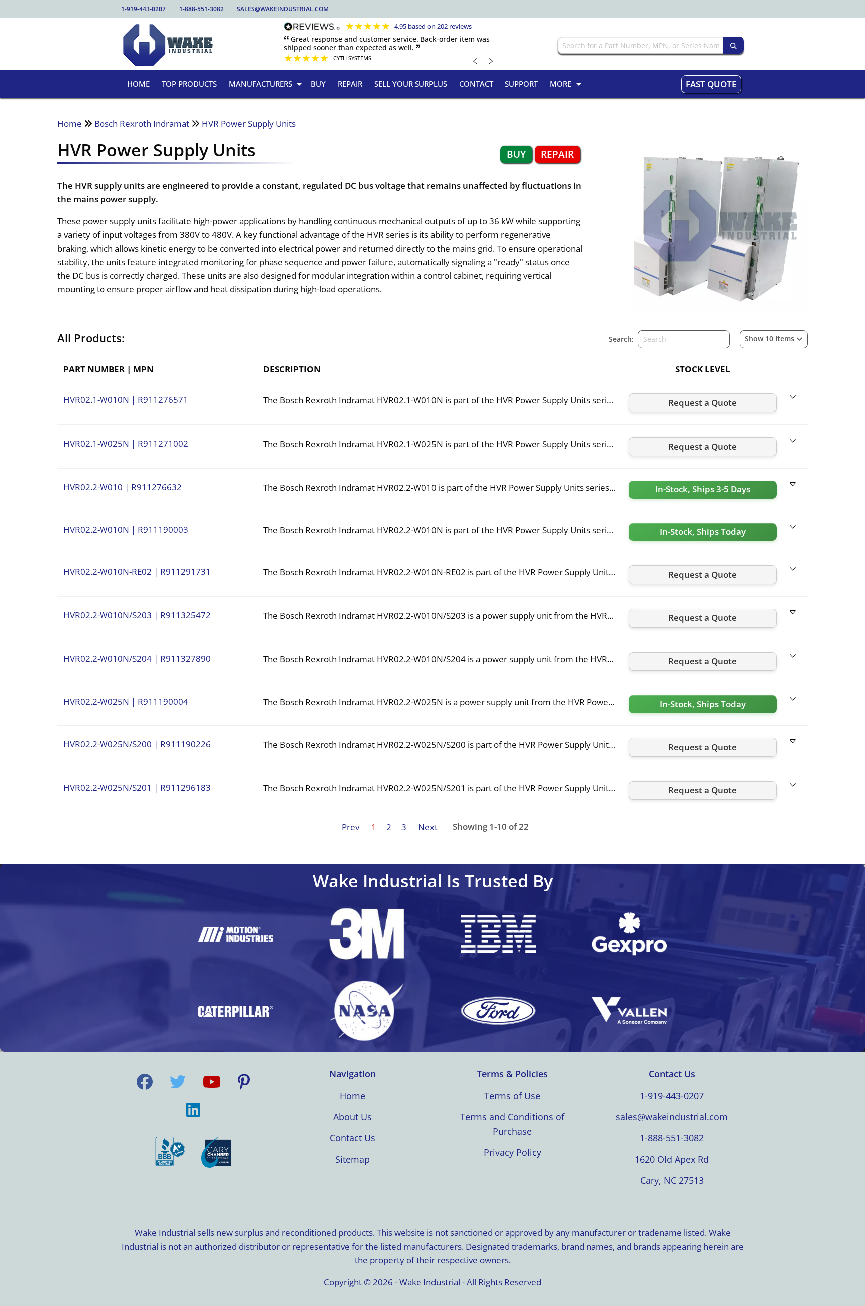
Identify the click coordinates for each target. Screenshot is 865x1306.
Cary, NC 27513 (672, 1180)
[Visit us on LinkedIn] (193, 1110)
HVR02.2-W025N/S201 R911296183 (137, 787)
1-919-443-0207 (143, 9)
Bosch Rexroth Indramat (141, 123)
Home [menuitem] (138, 84)
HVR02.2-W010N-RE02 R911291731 (137, 571)
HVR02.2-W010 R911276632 (122, 487)
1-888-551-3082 (201, 9)
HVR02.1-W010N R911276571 (125, 399)
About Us (352, 1117)
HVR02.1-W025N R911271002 (125, 443)
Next (428, 827)
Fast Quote (711, 84)
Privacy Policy (512, 1152)
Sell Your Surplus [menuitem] (410, 84)
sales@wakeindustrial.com (283, 9)
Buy (516, 154)
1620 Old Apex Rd (672, 1159)
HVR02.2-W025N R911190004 (125, 701)
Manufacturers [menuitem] (260, 84)
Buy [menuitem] (318, 84)
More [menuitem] (560, 84)
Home (69, 123)
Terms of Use (512, 1096)
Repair (557, 154)
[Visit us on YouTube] (211, 1082)
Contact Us (352, 1138)
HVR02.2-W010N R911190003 (125, 529)
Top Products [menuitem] (189, 84)
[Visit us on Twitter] (177, 1082)
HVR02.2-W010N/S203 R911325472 (137, 615)
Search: (621, 339)
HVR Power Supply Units (249, 123)
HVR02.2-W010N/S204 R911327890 (137, 658)
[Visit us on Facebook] (144, 1082)
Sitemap (352, 1159)
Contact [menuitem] (476, 84)
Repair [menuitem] (350, 84)
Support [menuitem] (521, 84)
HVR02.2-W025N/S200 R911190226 (137, 744)
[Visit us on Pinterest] (243, 1082)
